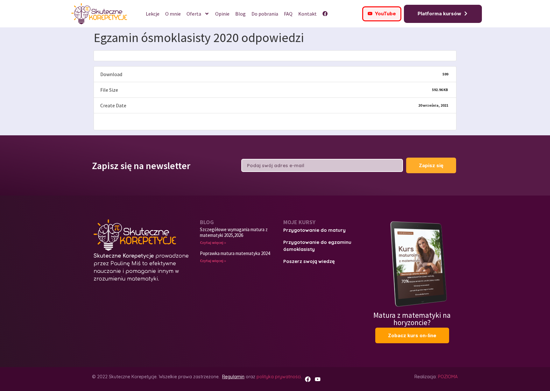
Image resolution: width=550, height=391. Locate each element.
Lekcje (152, 14)
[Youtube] (318, 379)
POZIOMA (448, 377)
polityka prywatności (279, 377)
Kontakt (307, 14)
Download (113, 121)
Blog (240, 14)
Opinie (222, 14)
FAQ (288, 14)
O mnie (173, 14)
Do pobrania (264, 14)
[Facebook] (308, 379)
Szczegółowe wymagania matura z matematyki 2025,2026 (234, 232)
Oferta (194, 14)
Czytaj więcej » (213, 242)
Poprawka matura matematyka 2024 (235, 253)
